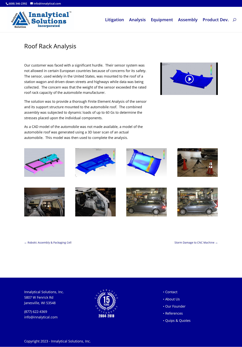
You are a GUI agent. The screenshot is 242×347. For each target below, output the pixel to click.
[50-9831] (44, 216)
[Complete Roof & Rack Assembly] (44, 177)
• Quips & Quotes (177, 320)
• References (173, 313)
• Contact (170, 292)
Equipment (162, 20)
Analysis (137, 20)
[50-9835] (197, 177)
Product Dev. (216, 20)
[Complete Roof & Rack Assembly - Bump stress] (95, 177)
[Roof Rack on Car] (146, 216)
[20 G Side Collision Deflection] (146, 177)
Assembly (188, 20)
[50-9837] (95, 216)
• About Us (171, 299)
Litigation (114, 20)
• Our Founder (174, 306)
